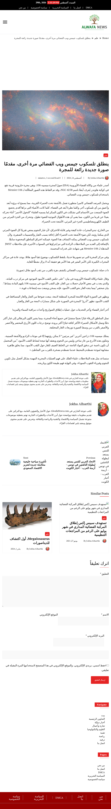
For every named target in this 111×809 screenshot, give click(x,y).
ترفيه (102, 739)
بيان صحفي (103, 288)
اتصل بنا (77, 7)
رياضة (102, 736)
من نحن (22, 7)
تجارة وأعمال (98, 725)
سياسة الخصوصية (39, 7)
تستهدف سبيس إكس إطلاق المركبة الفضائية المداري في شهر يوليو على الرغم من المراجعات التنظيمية (84, 529)
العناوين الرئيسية (97, 718)
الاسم (105, 614)
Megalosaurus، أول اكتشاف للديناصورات (30, 541)
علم (105, 155)
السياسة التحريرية (60, 7)
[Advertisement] (55, 65)
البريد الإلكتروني (95, 635)
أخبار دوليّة (100, 722)
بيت (103, 715)
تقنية (102, 732)
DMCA (89, 7)
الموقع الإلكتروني (49, 614)
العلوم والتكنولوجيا (96, 729)
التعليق (104, 573)
